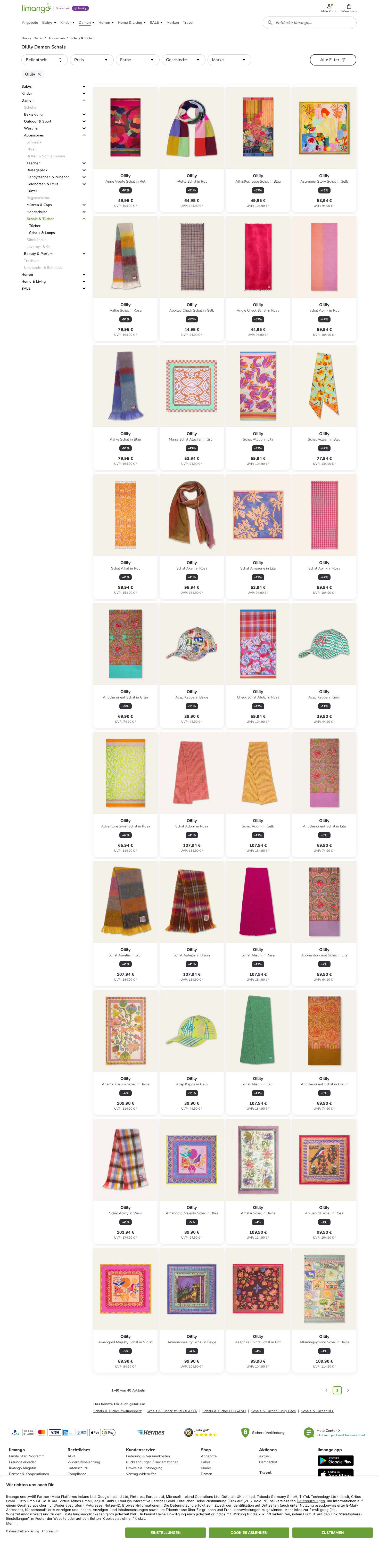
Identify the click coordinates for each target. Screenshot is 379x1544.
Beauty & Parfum (38, 253)
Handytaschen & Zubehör (48, 177)
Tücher (34, 225)
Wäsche (31, 128)
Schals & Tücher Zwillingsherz (117, 1411)
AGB (71, 1456)
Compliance (77, 1474)
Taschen (33, 163)
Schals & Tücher (40, 218)
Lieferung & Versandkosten (148, 1456)
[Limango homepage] (36, 8)
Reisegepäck (37, 170)
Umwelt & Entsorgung (144, 1468)
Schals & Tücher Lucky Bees (273, 1411)
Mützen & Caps (39, 204)
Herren (27, 274)
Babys (26, 86)
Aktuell (265, 1456)
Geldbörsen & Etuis (42, 184)
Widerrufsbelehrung (84, 1462)
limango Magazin (22, 1468)
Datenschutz (77, 1468)
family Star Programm (27, 1456)
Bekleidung (33, 114)
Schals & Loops (42, 232)
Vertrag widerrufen (141, 1474)
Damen (27, 100)
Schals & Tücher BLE (317, 1411)
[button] (349, 8)
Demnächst (268, 1462)
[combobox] (309, 22)
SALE (25, 288)
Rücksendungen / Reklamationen (152, 1462)
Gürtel (32, 191)
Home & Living (33, 281)
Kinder (26, 93)
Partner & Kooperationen (29, 1474)
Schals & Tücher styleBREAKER (172, 1411)
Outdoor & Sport (37, 121)
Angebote (209, 1456)
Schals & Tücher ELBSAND (224, 1411)
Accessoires (34, 135)
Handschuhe (37, 211)
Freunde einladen (23, 1462)
